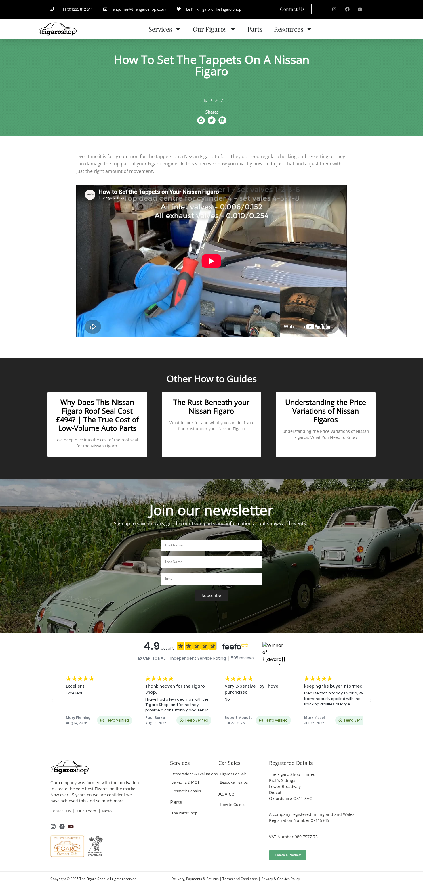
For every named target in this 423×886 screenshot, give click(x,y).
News (107, 811)
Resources (288, 29)
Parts (254, 29)
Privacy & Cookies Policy (280, 878)
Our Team (86, 811)
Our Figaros (210, 29)
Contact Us (60, 811)
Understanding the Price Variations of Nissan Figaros (325, 410)
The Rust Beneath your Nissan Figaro (211, 406)
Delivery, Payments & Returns (195, 878)
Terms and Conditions (240, 878)
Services (160, 29)
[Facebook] (347, 9)
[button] (201, 120)
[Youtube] (360, 9)
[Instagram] (334, 9)
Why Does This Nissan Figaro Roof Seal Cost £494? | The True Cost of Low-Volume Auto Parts (97, 415)
